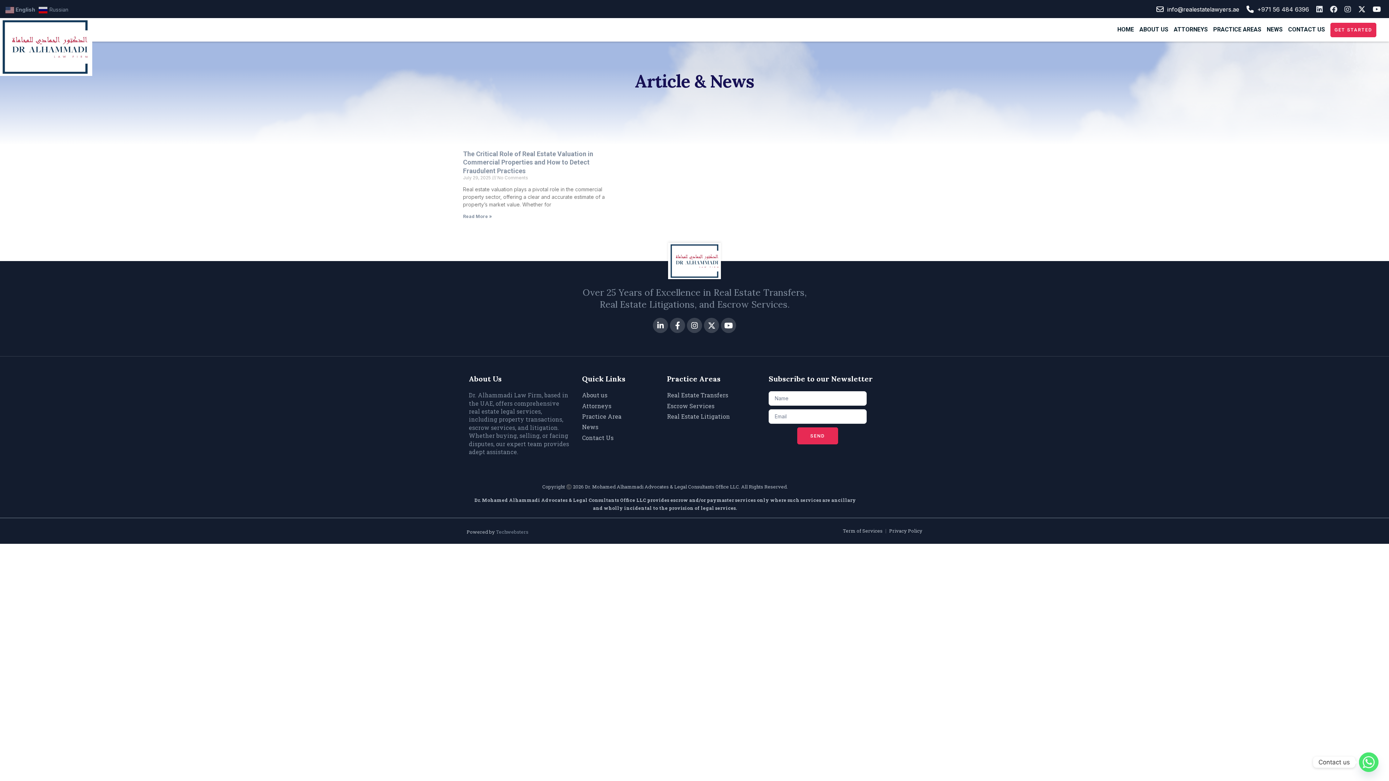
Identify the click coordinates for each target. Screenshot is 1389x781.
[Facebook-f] (677, 325)
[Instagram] (694, 325)
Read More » (477, 216)
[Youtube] (728, 325)
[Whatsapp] (1369, 762)
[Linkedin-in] (660, 325)
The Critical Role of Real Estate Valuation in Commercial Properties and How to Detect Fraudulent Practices (528, 162)
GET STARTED (1353, 30)
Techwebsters (512, 532)
